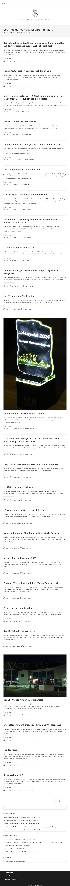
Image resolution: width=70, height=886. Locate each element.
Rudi (6, 61)
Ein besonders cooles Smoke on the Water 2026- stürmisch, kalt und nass (22, 817)
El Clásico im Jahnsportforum (18, 487)
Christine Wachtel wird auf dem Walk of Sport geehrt (31, 583)
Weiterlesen (9, 59)
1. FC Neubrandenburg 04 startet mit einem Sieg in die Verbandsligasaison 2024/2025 (32, 440)
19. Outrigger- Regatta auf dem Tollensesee (26, 510)
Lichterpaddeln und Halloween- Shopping (25, 413)
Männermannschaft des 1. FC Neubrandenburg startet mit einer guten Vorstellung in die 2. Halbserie (33, 97)
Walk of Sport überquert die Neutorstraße (25, 194)
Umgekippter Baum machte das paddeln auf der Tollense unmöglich (21, 820)
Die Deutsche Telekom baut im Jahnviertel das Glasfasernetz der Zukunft (22, 830)
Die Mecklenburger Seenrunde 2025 (22, 169)
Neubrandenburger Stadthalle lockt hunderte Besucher (32, 533)
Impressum (8, 875)
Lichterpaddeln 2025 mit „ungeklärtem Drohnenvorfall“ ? (33, 144)
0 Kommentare (26, 112)
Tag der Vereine (12, 749)
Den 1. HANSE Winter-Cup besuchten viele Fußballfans (32, 464)
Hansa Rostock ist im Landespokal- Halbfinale (27, 70)
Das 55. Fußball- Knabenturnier (20, 630)
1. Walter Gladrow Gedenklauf (19, 247)
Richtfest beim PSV (13, 774)
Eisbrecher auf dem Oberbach (19, 608)
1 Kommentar (27, 61)
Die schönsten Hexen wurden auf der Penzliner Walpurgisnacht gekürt (21, 823)
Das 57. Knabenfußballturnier (19, 296)
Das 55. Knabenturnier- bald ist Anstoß (24, 699)
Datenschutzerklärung (11, 879)
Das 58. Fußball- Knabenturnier (20, 121)
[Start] (4, 32)
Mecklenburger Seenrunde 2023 (20, 558)
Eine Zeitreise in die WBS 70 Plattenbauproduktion (22, 839)
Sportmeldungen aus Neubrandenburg (20, 32)
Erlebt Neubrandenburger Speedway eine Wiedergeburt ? (33, 724)
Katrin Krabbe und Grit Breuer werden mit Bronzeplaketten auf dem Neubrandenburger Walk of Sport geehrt (34, 44)
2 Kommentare (30, 159)
